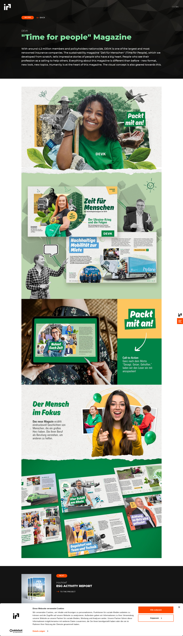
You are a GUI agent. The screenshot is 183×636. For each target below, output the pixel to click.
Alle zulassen (156, 610)
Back (42, 18)
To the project (67, 592)
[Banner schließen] (179, 607)
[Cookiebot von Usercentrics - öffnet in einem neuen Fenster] (16, 631)
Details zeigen (39, 631)
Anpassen (154, 618)
